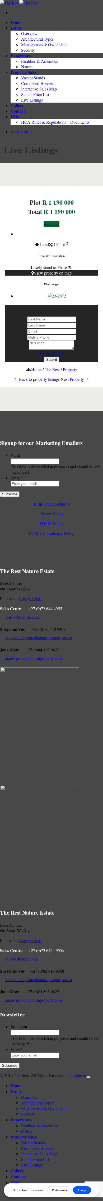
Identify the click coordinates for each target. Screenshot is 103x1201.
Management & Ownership (44, 44)
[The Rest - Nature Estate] (19, 3)
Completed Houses (37, 83)
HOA (15, 116)
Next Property (73, 379)
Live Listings (32, 100)
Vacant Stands (33, 77)
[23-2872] (57, 296)
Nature (26, 66)
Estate (16, 28)
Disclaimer (77, 1075)
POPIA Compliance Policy (51, 533)
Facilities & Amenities (39, 61)
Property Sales (24, 72)
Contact (18, 111)
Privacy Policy (51, 353)
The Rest (52, 369)
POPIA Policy (52, 523)
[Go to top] (88, 1077)
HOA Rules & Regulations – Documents (55, 122)
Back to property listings (39, 379)
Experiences (21, 55)
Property (70, 369)
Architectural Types (37, 39)
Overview (29, 33)
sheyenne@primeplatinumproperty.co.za (38, 637)
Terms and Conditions (51, 504)
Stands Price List (35, 94)
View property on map (53, 273)
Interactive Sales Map (39, 89)
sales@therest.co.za (22, 617)
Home (16, 22)
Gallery (17, 105)
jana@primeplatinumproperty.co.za (34, 658)
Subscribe (9, 494)
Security (28, 50)
